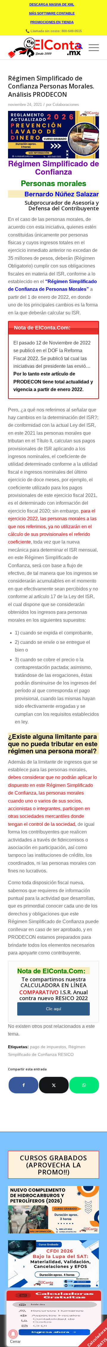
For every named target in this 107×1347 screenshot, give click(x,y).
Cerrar (15, 1341)
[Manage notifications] (13, 1334)
